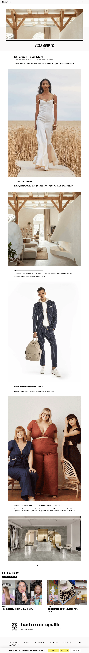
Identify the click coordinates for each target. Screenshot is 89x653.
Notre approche (53, 642)
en (86, 2)
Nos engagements (39, 642)
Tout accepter (53, 650)
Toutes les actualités (9, 576)
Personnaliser (76, 650)
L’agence (26, 642)
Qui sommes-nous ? (68, 642)
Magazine (62, 2)
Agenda (55, 2)
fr (85, 1)
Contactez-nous (13, 642)
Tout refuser (64, 650)
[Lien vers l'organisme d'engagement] (14, 631)
